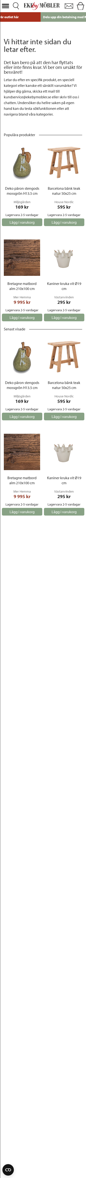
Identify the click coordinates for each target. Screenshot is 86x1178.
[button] (5, 6)
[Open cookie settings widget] (8, 1170)
